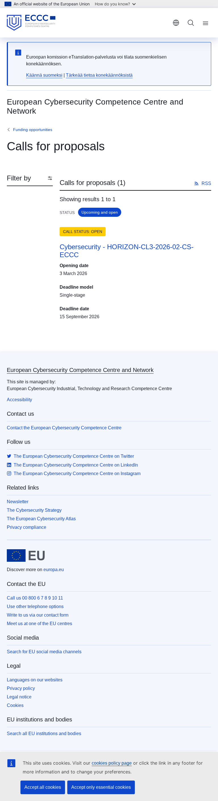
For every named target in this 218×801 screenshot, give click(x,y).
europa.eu (53, 569)
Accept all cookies (42, 787)
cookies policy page (112, 763)
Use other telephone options (35, 606)
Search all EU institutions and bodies (44, 733)
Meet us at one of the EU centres (39, 623)
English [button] (176, 23)
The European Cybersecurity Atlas (41, 518)
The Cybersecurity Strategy (34, 510)
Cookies (15, 705)
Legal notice (19, 696)
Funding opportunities (32, 129)
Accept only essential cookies (101, 787)
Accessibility (19, 399)
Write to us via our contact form (37, 615)
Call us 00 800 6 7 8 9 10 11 (35, 598)
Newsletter (17, 501)
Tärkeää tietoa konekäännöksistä (99, 75)
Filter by (19, 178)
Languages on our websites (34, 679)
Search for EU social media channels (44, 651)
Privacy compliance (26, 527)
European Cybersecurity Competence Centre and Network (80, 370)
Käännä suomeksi (44, 75)
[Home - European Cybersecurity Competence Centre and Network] (31, 23)
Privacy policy (21, 688)
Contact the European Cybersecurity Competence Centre (64, 427)
